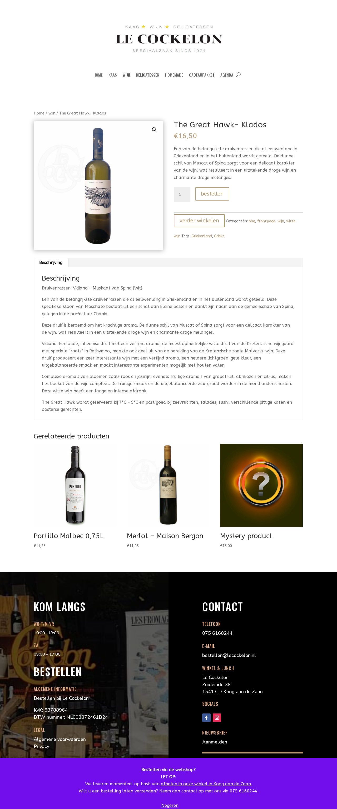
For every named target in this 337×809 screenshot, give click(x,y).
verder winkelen (199, 221)
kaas (112, 75)
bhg (252, 221)
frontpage (266, 221)
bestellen (212, 194)
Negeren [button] (170, 805)
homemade (174, 75)
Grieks (219, 236)
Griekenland (201, 236)
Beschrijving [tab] (50, 262)
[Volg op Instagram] (217, 717)
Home (98, 75)
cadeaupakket (202, 75)
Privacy (41, 746)
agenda (226, 75)
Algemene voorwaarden (60, 739)
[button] (154, 129)
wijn (126, 75)
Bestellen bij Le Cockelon (61, 698)
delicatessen (147, 75)
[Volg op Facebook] (206, 717)
